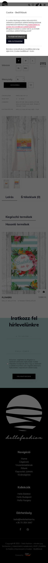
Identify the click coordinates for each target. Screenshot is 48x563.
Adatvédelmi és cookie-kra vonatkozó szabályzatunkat (23, 26)
